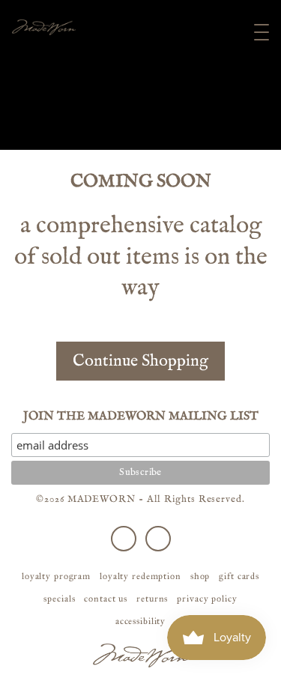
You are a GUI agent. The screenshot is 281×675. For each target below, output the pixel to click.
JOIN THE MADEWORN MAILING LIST (141, 416)
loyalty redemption (140, 576)
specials (59, 598)
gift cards (239, 576)
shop (200, 576)
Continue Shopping (140, 361)
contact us (105, 598)
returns (152, 598)
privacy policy (207, 598)
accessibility (140, 621)
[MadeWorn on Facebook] (123, 538)
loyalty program (56, 576)
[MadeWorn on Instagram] (158, 538)
